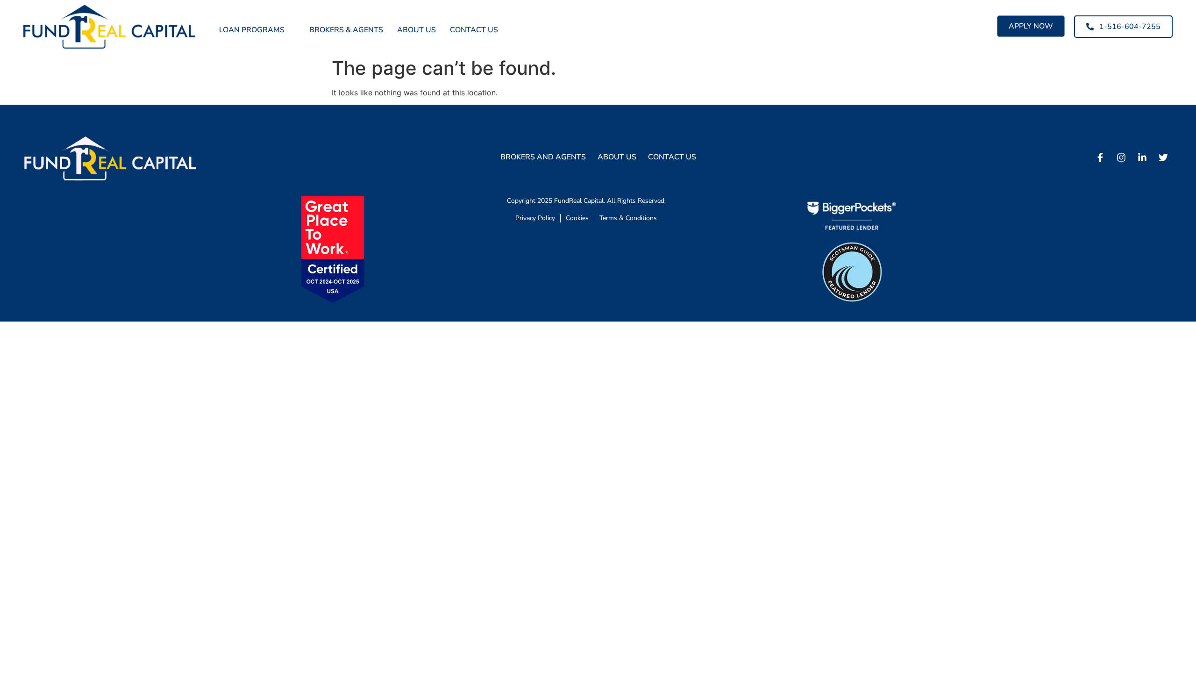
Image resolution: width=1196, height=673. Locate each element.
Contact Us (474, 30)
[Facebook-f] (1100, 157)
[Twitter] (1163, 157)
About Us (416, 30)
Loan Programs (252, 30)
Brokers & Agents (346, 30)
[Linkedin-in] (1142, 157)
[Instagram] (1121, 157)
